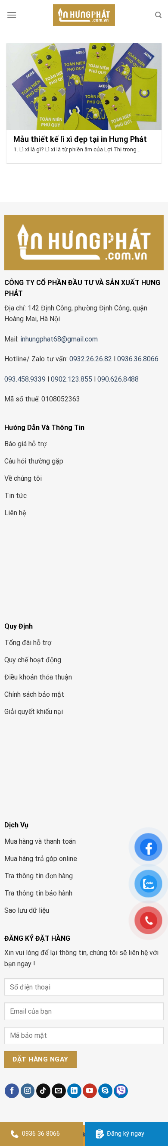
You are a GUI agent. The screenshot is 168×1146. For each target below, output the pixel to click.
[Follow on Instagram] (28, 1090)
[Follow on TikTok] (43, 1090)
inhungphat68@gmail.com (59, 339)
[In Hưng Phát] (84, 15)
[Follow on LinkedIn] (74, 1090)
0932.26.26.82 (90, 359)
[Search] (158, 15)
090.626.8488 (118, 379)
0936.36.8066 (138, 359)
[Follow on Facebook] (12, 1090)
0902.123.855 (71, 379)
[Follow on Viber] (121, 1091)
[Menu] (11, 14)
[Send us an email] (59, 1090)
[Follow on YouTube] (90, 1090)
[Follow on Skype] (105, 1090)
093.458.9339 (25, 379)
